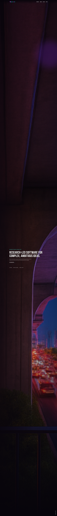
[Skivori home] (12, 2)
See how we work (12, 262)
